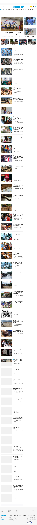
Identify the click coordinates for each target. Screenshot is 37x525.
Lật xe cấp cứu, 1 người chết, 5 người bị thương (17, 350)
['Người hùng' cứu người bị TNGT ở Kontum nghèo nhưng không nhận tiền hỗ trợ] (6, 246)
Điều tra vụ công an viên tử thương (17, 408)
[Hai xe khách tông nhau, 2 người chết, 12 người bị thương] (6, 275)
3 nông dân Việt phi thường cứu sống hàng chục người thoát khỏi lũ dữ (18, 147)
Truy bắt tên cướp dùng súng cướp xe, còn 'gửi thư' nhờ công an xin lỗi (18, 479)
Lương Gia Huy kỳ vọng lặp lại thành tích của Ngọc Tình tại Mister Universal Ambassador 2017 (18, 161)
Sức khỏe (12, 9)
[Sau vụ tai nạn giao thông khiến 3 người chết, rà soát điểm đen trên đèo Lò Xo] (6, 81)
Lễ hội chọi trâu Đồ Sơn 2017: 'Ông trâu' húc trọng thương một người (18, 257)
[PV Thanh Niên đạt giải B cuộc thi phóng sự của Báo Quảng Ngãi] (12, 24)
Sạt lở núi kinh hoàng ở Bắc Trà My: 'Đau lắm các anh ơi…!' (18, 151)
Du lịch (18, 9)
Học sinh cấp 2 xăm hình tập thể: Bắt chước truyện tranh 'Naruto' (18, 437)
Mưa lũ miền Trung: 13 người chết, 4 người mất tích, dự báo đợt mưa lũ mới (18, 392)
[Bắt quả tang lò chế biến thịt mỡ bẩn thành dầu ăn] (6, 61)
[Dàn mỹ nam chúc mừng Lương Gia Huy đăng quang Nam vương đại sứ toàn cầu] (6, 158)
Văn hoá (17, 510)
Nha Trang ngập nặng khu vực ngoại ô (18, 421)
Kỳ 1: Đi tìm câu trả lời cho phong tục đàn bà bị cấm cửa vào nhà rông (18, 343)
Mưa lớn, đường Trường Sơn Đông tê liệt (17, 389)
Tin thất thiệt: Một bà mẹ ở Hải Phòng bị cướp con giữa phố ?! (18, 314)
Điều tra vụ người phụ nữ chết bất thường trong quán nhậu (18, 112)
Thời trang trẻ (33, 9)
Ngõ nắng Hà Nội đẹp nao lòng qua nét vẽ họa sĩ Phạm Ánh (18, 70)
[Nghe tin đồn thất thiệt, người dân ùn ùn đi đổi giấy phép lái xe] (6, 401)
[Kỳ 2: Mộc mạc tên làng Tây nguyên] (6, 343)
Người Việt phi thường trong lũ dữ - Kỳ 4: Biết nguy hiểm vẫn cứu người (18, 118)
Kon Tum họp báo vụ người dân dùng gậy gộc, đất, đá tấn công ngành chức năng (18, 177)
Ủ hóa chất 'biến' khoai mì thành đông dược (18, 92)
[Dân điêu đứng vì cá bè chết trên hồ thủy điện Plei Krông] (6, 188)
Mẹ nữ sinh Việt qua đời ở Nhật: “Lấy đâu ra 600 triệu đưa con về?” (18, 141)
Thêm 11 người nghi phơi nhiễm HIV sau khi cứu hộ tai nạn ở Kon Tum (18, 235)
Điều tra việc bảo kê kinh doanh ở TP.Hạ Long (18, 296)
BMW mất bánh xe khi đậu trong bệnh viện (18, 401)
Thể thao (24, 9)
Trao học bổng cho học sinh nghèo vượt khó (4, 45)
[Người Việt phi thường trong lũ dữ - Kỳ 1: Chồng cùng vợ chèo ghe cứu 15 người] (6, 139)
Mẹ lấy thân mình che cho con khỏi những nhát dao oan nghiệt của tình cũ (18, 109)
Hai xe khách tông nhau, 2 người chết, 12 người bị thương (18, 266)
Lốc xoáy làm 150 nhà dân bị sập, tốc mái (18, 89)
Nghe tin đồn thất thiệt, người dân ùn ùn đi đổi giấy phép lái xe (18, 399)
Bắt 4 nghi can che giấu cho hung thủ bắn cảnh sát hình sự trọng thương (18, 373)
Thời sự (4, 9)
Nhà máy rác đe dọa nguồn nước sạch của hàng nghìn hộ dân (18, 305)
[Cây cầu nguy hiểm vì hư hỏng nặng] (30, 31)
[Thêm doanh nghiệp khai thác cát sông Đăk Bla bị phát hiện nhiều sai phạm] (6, 323)
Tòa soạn (19, 515)
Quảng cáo (14, 515)
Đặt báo (11, 515)
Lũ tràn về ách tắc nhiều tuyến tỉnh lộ (17, 428)
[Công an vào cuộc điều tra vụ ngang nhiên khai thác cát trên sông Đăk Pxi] (6, 207)
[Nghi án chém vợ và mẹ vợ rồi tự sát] (6, 197)
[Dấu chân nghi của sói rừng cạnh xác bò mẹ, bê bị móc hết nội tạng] (6, 333)
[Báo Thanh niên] (3, 515)
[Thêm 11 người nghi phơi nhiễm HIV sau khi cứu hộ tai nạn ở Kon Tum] (6, 236)
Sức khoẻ (9, 510)
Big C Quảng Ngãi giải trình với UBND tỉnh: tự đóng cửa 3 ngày (23, 45)
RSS (17, 515)
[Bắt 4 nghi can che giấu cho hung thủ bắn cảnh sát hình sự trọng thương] (6, 381)
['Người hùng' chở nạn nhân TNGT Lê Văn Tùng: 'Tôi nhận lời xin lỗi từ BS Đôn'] (6, 217)
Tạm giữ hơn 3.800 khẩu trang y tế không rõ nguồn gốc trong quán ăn (18, 50)
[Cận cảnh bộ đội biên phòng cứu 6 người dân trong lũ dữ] (6, 449)
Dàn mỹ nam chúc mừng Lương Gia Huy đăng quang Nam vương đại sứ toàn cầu (18, 157)
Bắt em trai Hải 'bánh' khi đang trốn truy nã (18, 198)
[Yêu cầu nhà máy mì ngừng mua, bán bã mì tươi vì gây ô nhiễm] (6, 285)
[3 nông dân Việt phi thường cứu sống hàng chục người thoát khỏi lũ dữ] (6, 149)
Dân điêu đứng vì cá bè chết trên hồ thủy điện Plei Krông (18, 186)
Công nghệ (26, 9)
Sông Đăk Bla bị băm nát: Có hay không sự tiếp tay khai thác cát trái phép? (18, 210)
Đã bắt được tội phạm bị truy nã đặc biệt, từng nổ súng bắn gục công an (18, 363)
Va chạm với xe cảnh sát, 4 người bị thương (18, 275)
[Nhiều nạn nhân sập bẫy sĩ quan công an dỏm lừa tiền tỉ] (6, 314)
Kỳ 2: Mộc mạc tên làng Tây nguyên (17, 340)
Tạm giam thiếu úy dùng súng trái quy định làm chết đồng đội (18, 99)
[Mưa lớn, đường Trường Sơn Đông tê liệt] (6, 391)
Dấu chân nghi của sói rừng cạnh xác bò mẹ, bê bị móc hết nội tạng (18, 331)
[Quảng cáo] (31, 6)
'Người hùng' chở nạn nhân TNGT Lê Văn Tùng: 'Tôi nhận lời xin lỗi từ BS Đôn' (18, 215)
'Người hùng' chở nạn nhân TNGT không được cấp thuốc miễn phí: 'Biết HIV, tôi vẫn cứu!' (18, 248)
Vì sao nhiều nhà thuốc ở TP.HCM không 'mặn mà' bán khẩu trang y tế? (18, 54)
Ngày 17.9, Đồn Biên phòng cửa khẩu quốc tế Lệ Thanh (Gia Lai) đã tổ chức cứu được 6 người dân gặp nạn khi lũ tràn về (18, 450)
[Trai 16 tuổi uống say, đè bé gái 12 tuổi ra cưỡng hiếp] (6, 459)
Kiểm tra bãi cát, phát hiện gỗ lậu (18, 166)
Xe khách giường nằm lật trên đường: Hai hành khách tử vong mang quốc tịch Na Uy (18, 412)
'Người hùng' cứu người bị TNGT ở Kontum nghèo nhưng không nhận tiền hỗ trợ (18, 244)
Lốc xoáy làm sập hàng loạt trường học (17, 496)
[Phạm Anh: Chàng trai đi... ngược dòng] (30, 21)
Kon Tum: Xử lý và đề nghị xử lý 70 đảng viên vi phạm (18, 225)
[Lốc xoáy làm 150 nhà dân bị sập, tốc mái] (6, 91)
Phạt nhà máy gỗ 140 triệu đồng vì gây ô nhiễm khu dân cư (18, 285)
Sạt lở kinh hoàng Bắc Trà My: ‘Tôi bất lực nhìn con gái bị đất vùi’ (18, 131)
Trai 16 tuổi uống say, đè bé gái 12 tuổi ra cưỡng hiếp (18, 457)
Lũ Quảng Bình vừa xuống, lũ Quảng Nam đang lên (18, 430)
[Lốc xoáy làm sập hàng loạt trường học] (6, 498)
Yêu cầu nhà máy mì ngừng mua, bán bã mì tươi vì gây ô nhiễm (18, 282)
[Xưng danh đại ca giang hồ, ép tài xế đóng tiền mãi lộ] (6, 478)
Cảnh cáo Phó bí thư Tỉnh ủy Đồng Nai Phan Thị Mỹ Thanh (18, 227)
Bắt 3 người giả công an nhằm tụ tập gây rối (18, 83)
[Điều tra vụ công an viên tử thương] (6, 411)
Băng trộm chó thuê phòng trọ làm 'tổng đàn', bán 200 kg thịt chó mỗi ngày (18, 471)
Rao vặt (32, 510)
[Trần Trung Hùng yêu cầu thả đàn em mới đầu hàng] (6, 372)
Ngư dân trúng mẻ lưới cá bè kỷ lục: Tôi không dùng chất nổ (18, 333)
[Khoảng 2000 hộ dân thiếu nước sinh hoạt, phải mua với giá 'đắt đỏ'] (6, 304)
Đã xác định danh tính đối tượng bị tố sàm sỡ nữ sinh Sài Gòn (18, 440)
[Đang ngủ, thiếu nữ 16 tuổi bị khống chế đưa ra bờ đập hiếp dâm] (6, 469)
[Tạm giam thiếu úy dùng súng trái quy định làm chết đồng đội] (6, 100)
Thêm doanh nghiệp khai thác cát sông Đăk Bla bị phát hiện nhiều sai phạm (18, 321)
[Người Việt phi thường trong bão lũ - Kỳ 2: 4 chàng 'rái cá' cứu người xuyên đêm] (6, 129)
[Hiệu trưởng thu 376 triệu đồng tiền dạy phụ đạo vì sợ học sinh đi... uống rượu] (6, 294)
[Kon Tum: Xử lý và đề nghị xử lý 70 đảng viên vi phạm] (6, 226)
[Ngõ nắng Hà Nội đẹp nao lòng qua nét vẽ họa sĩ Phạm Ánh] (6, 71)
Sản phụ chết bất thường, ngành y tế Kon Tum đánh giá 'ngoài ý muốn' (18, 486)
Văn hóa (20, 9)
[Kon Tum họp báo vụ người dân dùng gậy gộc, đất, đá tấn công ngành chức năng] (6, 178)
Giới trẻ (14, 9)
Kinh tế (8, 9)
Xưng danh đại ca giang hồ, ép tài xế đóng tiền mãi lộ (18, 476)
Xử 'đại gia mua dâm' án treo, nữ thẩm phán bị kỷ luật (18, 459)
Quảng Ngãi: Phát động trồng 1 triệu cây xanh (13, 45)
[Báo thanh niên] (18, 6)
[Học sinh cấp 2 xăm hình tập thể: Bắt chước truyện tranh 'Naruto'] (6, 440)
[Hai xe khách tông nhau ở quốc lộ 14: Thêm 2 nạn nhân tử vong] (6, 265)
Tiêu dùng (31, 9)
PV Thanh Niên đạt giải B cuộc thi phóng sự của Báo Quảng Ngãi (11, 33)
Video (29, 9)
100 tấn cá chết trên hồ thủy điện (18, 188)
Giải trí (21, 9)
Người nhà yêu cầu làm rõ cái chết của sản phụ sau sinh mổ (18, 490)
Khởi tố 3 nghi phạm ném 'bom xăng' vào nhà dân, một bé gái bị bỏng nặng (18, 63)
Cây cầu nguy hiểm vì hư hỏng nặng (30, 36)
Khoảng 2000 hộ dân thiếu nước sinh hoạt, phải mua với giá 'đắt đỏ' (18, 302)
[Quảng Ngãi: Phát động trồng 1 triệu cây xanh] (14, 41)
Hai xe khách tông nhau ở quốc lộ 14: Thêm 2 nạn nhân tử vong (18, 263)
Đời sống (10, 9)
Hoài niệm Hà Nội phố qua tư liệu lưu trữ (18, 72)
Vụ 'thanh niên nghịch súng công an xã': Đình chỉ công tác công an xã (18, 101)
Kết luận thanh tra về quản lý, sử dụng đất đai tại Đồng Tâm (18, 180)
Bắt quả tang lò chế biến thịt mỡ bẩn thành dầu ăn (18, 60)
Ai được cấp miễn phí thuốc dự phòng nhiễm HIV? (18, 219)
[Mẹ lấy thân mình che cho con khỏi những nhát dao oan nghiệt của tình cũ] (6, 110)
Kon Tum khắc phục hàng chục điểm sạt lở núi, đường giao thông (18, 418)
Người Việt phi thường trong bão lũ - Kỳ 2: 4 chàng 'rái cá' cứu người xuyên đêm (18, 122)
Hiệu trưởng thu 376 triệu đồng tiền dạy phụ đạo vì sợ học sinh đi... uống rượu (18, 292)
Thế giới (6, 9)
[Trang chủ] (0, 10)
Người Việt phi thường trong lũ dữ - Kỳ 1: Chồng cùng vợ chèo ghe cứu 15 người (18, 138)
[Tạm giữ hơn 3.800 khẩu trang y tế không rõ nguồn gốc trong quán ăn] (6, 52)
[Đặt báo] (33, 6)
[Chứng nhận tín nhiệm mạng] (29, 522)
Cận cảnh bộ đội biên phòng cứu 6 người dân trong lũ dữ (17, 447)
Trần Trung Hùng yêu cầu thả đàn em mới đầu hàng (18, 369)
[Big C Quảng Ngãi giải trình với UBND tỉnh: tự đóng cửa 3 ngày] (23, 41)
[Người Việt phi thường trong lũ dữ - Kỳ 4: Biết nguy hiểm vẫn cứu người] (6, 120)
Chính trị (2, 9)
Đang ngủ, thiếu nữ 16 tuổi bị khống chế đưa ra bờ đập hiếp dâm (17, 467)
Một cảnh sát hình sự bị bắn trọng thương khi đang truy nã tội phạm (18, 383)
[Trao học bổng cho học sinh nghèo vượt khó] (5, 41)
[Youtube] (35, 515)
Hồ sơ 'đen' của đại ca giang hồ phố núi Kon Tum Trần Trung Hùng (18, 353)
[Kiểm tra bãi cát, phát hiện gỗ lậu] (6, 168)
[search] (7, 6)
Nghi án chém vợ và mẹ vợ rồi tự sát (18, 196)
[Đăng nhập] (35, 6)
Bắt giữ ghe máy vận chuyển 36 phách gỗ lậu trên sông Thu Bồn (18, 168)
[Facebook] (33, 515)
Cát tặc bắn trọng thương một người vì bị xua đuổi (18, 325)
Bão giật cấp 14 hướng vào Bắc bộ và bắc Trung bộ (18, 498)
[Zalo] (34, 515)
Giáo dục (16, 9)
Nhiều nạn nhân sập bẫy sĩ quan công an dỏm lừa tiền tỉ (18, 311)
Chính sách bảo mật (24, 515)
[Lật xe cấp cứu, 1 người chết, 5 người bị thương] (6, 352)
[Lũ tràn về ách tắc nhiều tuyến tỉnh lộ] (6, 430)
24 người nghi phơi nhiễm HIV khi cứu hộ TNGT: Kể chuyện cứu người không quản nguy (18, 239)
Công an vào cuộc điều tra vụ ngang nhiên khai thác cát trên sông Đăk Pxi (17, 206)
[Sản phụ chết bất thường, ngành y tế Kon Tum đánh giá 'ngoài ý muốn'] (6, 488)
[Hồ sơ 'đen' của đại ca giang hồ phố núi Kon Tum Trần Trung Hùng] (6, 362)
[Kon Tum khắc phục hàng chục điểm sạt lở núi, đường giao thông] (6, 420)
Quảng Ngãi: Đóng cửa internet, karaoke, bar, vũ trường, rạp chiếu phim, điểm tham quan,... (32, 45)
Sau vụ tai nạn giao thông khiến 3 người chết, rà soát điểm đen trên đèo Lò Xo (18, 80)
